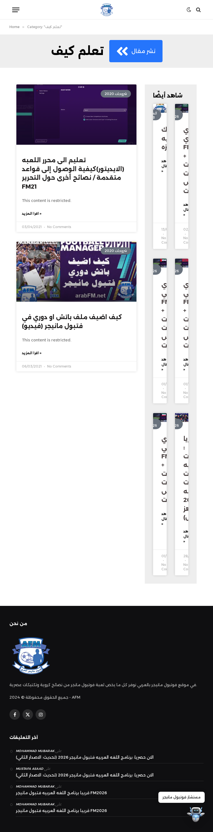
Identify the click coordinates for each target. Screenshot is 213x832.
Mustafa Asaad (29, 769)
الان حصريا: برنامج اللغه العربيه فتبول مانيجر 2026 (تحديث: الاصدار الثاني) (85, 757)
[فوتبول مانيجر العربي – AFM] (106, 9)
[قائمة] (15, 10)
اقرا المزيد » (31, 213)
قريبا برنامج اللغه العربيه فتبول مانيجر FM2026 (61, 792)
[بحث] (198, 10)
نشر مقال (143, 51)
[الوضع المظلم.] (188, 9)
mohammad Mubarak (35, 751)
